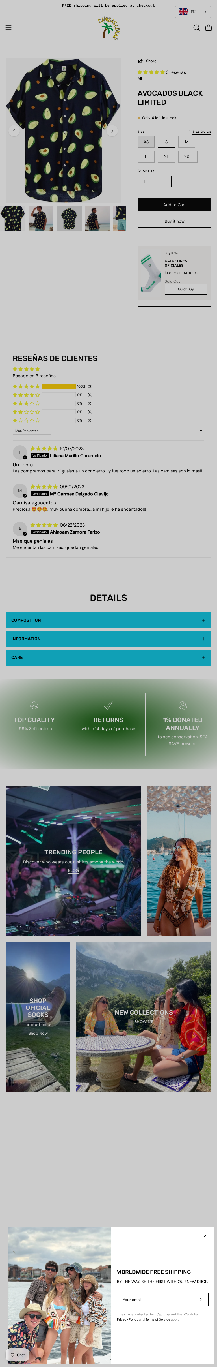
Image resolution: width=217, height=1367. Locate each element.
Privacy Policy (127, 1319)
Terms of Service (158, 1319)
